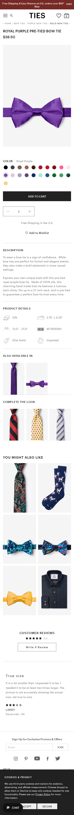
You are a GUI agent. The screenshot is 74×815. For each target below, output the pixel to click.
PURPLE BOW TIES (37, 23)
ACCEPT (26, 806)
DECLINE (47, 806)
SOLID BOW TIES (59, 23)
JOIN (60, 747)
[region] (37, 96)
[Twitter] (57, 759)
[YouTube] (37, 759)
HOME (8, 23)
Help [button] (6, 769)
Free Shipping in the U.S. (37, 223)
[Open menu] (5, 14)
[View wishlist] (58, 14)
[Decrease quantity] (8, 211)
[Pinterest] (26, 759)
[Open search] (11, 15)
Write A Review (37, 647)
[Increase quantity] (29, 211)
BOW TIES (19, 23)
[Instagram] (16, 759)
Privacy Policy (43, 794)
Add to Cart (37, 196)
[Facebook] (48, 759)
